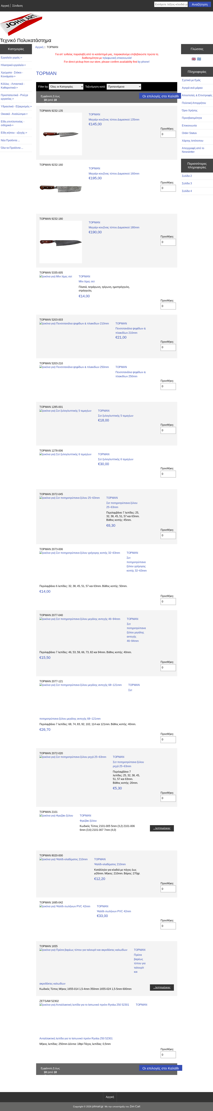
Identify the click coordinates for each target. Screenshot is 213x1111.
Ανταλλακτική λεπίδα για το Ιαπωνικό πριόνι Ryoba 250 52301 (76, 1038)
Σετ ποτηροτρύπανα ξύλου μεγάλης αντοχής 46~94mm (136, 632)
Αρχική (5, 5)
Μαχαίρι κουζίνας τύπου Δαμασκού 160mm (114, 173)
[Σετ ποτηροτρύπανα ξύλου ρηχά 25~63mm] (72, 757)
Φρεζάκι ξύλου (88, 820)
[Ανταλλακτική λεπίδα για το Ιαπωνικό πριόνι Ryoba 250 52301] (84, 1004)
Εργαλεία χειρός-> (11, 57)
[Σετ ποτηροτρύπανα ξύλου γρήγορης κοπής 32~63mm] (79, 552)
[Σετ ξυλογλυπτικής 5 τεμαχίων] (65, 410)
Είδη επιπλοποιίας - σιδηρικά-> (12, 123)
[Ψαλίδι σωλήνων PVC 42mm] (64, 906)
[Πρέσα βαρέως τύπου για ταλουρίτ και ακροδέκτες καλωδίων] (83, 949)
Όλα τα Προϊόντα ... (12, 147)
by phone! (143, 61)
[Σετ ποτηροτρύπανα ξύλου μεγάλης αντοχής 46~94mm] (79, 619)
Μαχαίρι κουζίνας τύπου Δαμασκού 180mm (114, 227)
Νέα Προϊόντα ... (10, 140)
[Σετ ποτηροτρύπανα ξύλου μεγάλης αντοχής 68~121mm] (80, 685)
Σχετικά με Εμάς (191, 80)
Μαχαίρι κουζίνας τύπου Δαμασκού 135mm (114, 119)
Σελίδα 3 (187, 183)
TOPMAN (94, 114)
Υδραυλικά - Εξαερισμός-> (16, 106)
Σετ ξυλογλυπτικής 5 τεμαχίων (115, 415)
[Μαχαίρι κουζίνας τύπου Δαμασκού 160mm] (60, 208)
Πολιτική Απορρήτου (194, 103)
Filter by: (43, 86)
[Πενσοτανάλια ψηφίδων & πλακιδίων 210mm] (74, 323)
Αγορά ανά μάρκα (192, 87)
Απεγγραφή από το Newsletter (193, 150)
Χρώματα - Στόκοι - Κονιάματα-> (12, 74)
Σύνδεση (17, 5)
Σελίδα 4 (187, 191)
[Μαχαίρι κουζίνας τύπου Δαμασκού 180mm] (60, 262)
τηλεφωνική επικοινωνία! (117, 58)
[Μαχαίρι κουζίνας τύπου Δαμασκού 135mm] (60, 154)
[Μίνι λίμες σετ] (55, 276)
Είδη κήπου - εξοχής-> (14, 132)
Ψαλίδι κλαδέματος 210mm (110, 864)
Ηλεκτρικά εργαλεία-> (13, 65)
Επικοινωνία (189, 125)
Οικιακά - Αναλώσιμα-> (14, 114)
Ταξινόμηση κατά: (95, 86)
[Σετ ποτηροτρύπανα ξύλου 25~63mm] (69, 497)
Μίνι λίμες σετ (87, 281)
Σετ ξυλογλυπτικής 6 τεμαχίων (115, 459)
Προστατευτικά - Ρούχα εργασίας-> (14, 97)
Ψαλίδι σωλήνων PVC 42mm (114, 911)
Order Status (189, 133)
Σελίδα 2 (187, 176)
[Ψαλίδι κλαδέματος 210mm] (63, 859)
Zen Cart (135, 1106)
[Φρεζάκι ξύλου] (56, 815)
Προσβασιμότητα (192, 118)
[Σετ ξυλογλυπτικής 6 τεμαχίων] (65, 454)
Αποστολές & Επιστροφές (197, 95)
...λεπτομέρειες (162, 828)
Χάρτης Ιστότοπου (192, 140)
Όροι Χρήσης (190, 110)
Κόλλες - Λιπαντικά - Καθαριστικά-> (12, 85)
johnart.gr (97, 1106)
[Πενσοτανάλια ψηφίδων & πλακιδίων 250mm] (74, 367)
